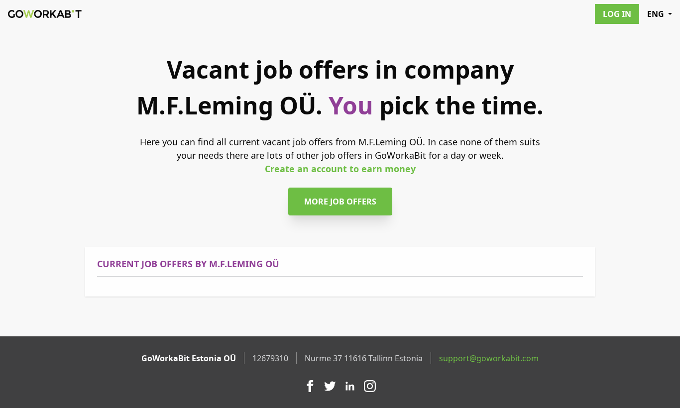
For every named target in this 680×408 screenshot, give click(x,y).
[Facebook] (310, 386)
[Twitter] (330, 386)
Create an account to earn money (340, 169)
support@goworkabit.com (489, 358)
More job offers (340, 201)
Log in (617, 13)
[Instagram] (370, 386)
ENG (655, 13)
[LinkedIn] (350, 386)
